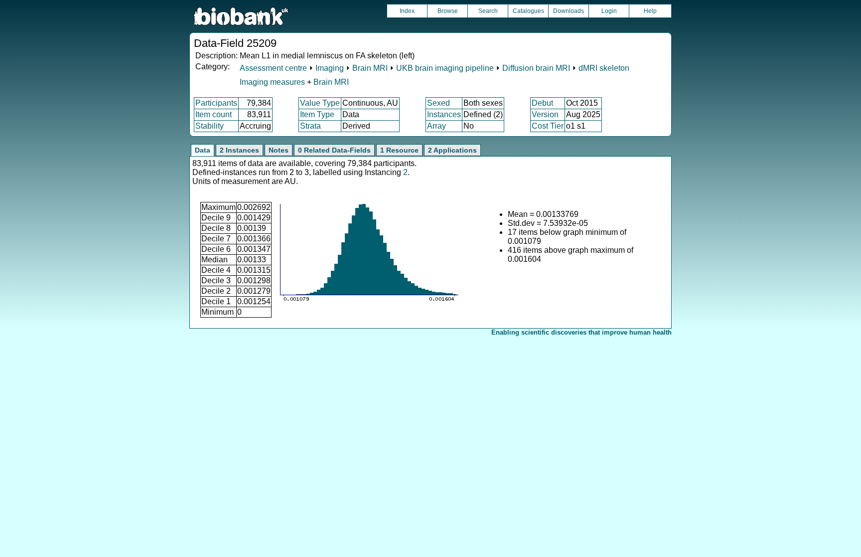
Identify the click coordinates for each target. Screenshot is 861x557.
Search (488, 10)
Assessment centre (273, 68)
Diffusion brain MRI (536, 68)
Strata (310, 126)
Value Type (320, 103)
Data (202, 150)
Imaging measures (273, 82)
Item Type (317, 114)
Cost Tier (548, 126)
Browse (447, 10)
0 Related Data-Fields (334, 150)
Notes (278, 150)
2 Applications (452, 150)
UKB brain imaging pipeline (445, 68)
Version (545, 114)
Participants (216, 103)
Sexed (438, 103)
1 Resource (399, 150)
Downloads (568, 10)
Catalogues (528, 10)
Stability (209, 126)
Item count (213, 114)
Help (650, 10)
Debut (542, 103)
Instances (444, 114)
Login (609, 10)
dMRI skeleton (603, 68)
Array (436, 126)
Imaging (329, 68)
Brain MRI (370, 68)
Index (407, 10)
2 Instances (239, 150)
